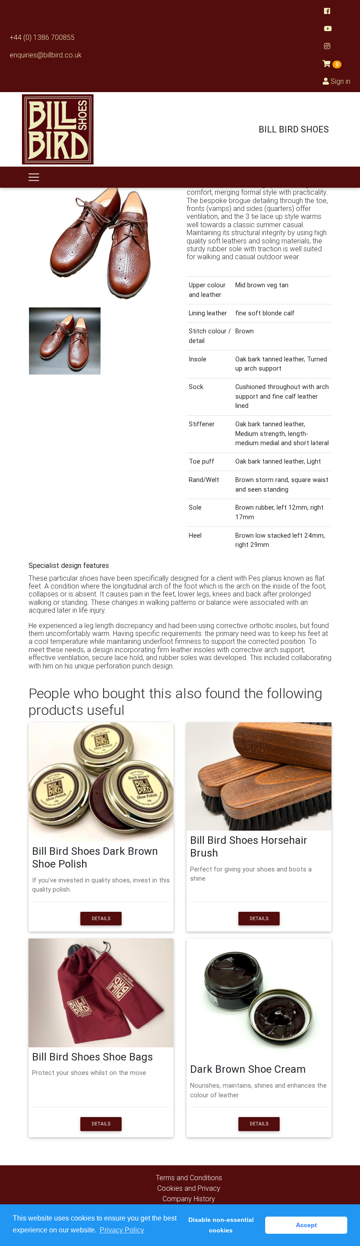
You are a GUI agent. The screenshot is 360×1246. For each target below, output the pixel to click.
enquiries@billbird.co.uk (46, 54)
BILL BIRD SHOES (294, 129)
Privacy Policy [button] (122, 1230)
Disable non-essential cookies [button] (221, 1225)
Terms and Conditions (189, 1177)
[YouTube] (336, 28)
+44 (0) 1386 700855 (42, 37)
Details (101, 918)
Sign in (339, 81)
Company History (188, 1198)
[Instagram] (336, 46)
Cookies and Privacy (188, 1188)
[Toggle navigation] (34, 177)
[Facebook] (336, 11)
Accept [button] (306, 1224)
